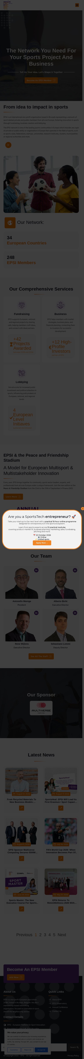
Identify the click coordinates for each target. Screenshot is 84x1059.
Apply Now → (42, 543)
